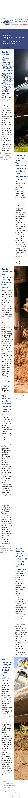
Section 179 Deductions (9, 785)
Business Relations (8, 28)
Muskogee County (9, 43)
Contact (5, 789)
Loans (4, 18)
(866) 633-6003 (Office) (21, 19)
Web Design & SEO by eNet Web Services (14, 795)
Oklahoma (16, 41)
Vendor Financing (7, 26)
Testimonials (6, 787)
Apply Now (6, 791)
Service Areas (7, 41)
